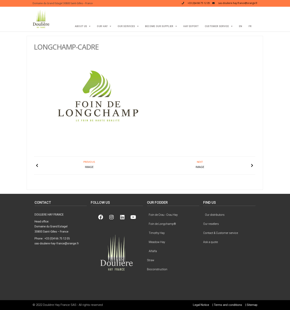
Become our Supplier (159, 26)
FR (250, 26)
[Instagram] (111, 217)
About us (81, 26)
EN (240, 26)
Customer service (217, 26)
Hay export (190, 26)
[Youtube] (133, 217)
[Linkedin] (122, 217)
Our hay (102, 26)
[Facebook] (101, 217)
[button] (41, 19)
